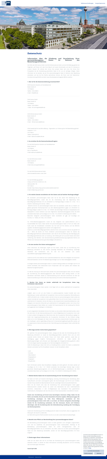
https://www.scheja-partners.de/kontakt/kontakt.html (45, 188)
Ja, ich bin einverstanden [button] (94, 450)
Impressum (31, 457)
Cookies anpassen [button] (88, 453)
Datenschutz (38, 457)
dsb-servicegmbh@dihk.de (37, 165)
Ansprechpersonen (100, 3)
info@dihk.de (34, 93)
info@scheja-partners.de (37, 190)
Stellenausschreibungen (87, 3)
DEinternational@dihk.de (38, 122)
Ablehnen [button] (99, 453)
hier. (90, 448)
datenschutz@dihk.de (36, 152)
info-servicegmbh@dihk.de (38, 107)
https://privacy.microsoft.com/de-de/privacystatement (62, 277)
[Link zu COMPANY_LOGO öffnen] (6, 3)
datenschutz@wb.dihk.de (37, 136)
